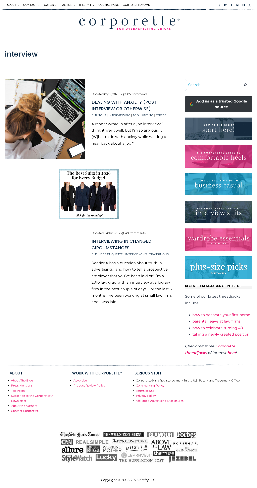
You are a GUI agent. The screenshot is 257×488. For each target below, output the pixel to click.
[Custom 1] (219, 5)
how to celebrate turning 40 (217, 328)
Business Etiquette (107, 254)
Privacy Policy (146, 396)
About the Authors (24, 406)
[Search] (245, 85)
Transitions (159, 254)
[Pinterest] (243, 5)
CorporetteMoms (136, 5)
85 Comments (137, 94)
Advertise (80, 380)
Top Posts (18, 391)
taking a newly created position (220, 334)
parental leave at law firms (216, 321)
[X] (249, 5)
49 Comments (135, 233)
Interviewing (120, 115)
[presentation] (45, 119)
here (232, 353)
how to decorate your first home (221, 315)
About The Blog (22, 380)
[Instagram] (237, 5)
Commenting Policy (150, 385)
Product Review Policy (89, 385)
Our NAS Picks (108, 5)
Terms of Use (145, 391)
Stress (161, 115)
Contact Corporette (25, 411)
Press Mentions (22, 385)
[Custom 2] (225, 5)
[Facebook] (231, 5)
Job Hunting (143, 115)
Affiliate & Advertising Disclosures (160, 401)
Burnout (99, 115)
